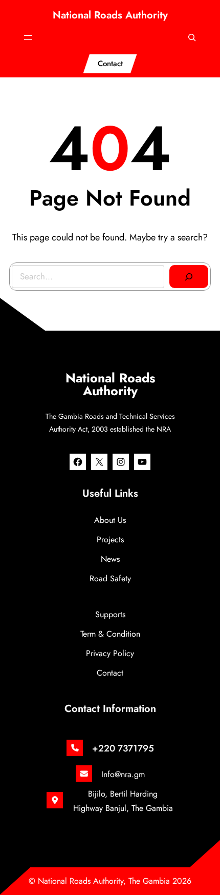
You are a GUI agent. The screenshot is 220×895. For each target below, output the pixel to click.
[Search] (188, 277)
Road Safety (110, 578)
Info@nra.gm (123, 774)
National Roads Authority (110, 15)
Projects (110, 539)
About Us (110, 520)
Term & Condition (110, 634)
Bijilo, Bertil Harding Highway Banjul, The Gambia (123, 801)
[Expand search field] (192, 37)
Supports (110, 614)
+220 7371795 (123, 748)
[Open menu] (28, 37)
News (110, 559)
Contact (110, 63)
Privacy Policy (110, 653)
